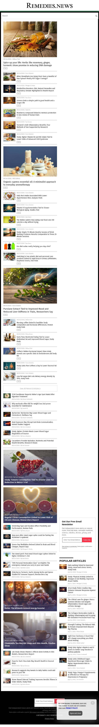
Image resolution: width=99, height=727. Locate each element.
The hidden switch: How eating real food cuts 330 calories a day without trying (35, 221)
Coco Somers (29, 73)
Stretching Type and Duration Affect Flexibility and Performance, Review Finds (31, 527)
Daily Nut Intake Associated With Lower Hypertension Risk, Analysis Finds (32, 197)
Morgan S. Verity (30, 85)
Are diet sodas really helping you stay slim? (34, 246)
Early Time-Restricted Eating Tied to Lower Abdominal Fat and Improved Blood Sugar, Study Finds (35, 339)
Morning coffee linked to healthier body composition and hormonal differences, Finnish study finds (35, 325)
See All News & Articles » (30, 388)
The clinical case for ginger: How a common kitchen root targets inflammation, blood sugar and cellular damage (81, 602)
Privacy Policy (49, 719)
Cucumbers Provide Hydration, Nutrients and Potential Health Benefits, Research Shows (33, 442)
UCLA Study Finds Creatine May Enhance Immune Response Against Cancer (81, 590)
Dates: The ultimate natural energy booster (25, 608)
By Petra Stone (25, 531)
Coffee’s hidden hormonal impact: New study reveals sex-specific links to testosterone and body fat (37, 353)
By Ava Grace (25, 540)
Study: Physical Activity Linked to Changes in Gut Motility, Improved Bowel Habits (81, 579)
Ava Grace (28, 98)
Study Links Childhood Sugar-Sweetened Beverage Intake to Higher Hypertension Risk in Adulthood (80, 662)
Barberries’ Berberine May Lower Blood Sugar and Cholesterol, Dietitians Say (31, 414)
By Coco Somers (26, 427)
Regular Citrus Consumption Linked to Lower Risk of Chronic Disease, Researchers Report (29, 518)
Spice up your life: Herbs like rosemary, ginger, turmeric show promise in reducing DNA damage (27, 64)
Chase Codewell (82, 654)
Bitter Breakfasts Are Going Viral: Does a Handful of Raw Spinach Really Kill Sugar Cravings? (36, 77)
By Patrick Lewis (18, 605)
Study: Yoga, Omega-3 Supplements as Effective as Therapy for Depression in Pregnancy (81, 675)
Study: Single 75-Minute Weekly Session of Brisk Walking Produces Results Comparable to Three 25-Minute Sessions (37, 234)
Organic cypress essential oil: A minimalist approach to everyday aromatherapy (29, 183)
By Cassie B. (24, 408)
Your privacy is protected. (69, 546)
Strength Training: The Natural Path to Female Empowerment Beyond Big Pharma (81, 627)
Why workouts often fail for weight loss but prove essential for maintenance (31, 405)
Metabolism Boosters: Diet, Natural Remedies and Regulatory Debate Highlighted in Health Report (36, 89)
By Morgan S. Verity (26, 549)
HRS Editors (16, 178)
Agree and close (75, 713)
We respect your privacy (37, 712)
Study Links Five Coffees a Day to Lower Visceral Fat (37, 366)
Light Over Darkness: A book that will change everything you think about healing (80, 638)
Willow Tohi (16, 59)
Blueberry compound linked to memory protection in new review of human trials (36, 114)
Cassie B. (28, 110)
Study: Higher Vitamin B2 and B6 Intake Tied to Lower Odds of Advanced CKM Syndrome (34, 138)
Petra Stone (29, 334)
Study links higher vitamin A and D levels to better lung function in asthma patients (81, 649)
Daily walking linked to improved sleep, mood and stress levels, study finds (80, 567)
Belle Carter (80, 643)
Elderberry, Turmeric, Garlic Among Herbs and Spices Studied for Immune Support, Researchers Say (32, 573)
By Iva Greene (25, 445)
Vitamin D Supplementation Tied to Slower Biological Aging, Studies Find (33, 209)
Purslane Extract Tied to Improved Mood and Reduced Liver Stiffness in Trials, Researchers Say (28, 310)
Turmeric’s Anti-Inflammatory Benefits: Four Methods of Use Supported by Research (33, 126)
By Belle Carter (25, 568)
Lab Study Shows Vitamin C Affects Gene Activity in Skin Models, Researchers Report (33, 653)
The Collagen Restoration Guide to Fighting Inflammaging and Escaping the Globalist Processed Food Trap (81, 615)
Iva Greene (29, 122)
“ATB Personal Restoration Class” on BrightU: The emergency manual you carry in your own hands (31, 564)
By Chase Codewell (26, 399)
